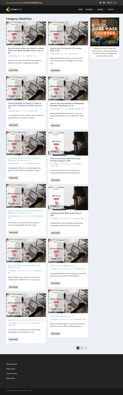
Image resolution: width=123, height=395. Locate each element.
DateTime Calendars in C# (62, 316)
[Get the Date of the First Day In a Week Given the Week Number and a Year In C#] (26, 33)
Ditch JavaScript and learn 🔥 (24, 3)
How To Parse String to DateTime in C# (25, 320)
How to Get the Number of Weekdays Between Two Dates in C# (67, 104)
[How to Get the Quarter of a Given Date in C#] (68, 33)
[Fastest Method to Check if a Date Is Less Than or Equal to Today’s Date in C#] (26, 88)
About (110, 10)
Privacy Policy (10, 369)
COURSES (111, 53)
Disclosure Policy (11, 364)
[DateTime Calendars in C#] (68, 301)
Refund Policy (10, 378)
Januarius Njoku (14, 111)
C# (28, 163)
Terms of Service (11, 373)
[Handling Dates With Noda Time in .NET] (68, 198)
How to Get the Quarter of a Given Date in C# (66, 49)
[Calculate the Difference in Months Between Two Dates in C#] (26, 143)
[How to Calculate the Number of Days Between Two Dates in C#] (26, 196)
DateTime (29, 56)
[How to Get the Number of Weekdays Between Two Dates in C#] (68, 88)
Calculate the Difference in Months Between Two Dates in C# (24, 159)
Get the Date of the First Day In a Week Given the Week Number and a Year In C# (26, 50)
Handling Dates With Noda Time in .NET (66, 214)
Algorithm (71, 109)
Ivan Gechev (55, 164)
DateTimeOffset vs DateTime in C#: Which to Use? (24, 266)
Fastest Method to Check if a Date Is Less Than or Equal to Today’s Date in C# (25, 105)
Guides (100, 10)
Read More (13, 70)
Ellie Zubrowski (14, 163)
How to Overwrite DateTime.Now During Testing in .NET (65, 159)
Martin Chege (13, 56)
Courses (89, 10)
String (10, 325)
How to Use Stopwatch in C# (63, 266)
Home (80, 10)
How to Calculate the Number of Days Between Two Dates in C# (25, 212)
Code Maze (13, 270)
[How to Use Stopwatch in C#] (68, 251)
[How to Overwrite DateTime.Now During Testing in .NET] (68, 143)
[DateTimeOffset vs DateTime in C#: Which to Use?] (26, 250)
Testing (52, 166)
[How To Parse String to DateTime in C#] (26, 305)
